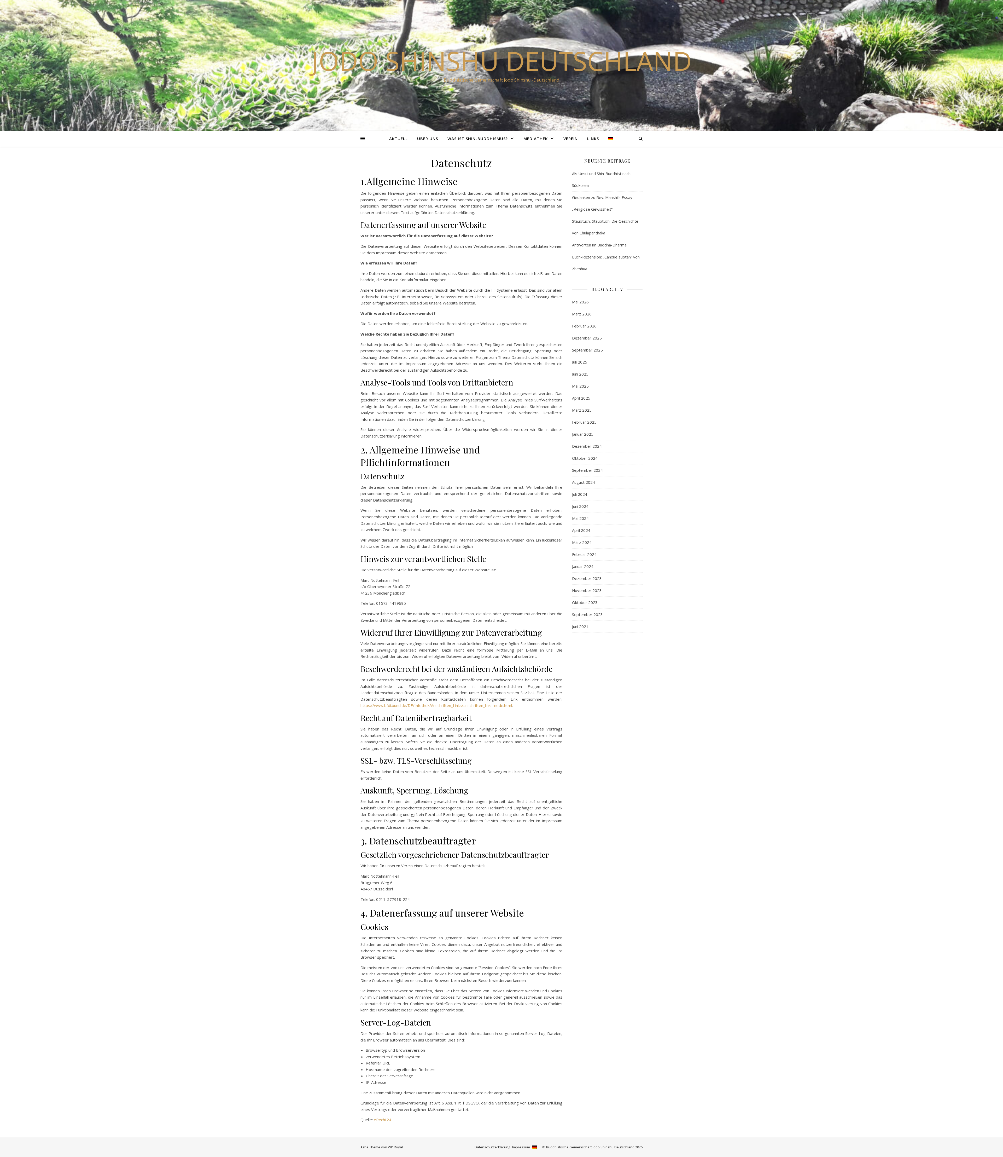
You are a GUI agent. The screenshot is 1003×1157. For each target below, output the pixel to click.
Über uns (427, 138)
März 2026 (582, 313)
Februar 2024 (584, 554)
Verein (570, 138)
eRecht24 (382, 1119)
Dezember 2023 (587, 578)
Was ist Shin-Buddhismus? (477, 138)
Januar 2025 (582, 434)
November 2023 (587, 590)
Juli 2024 (579, 494)
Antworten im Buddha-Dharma (599, 244)
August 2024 (583, 482)
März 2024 (582, 542)
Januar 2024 (582, 566)
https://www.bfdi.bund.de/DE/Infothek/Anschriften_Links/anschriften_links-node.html (436, 705)
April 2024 (581, 530)
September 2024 (587, 470)
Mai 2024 (580, 518)
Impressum (521, 1147)
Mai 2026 (580, 301)
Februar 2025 (584, 422)
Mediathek (535, 138)
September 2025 (587, 350)
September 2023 (587, 614)
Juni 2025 (580, 374)
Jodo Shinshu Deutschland (501, 61)
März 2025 (582, 410)
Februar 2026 (584, 326)
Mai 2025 (580, 386)
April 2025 (581, 398)
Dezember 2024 (587, 446)
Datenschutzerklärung (492, 1147)
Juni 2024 (580, 506)
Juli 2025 (579, 362)
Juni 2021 (580, 626)
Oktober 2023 (585, 602)
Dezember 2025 (587, 338)
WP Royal (395, 1147)
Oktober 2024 (585, 458)
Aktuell (398, 138)
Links (593, 138)
